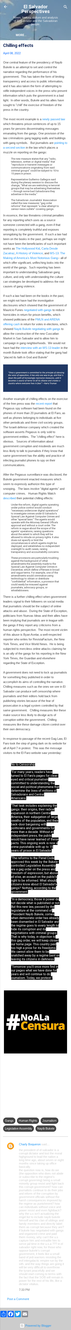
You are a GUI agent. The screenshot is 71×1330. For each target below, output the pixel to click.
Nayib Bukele (45, 1128)
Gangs (9, 1120)
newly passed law (53, 119)
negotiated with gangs (38, 310)
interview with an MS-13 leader (40, 347)
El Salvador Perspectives (35, 9)
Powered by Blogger (37, 1325)
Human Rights (28, 1120)
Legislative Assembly (18, 1128)
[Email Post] (5, 1112)
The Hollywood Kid (28, 248)
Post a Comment (18, 1299)
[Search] (65, 7)
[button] (65, 46)
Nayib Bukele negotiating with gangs (37, 329)
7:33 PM (24, 1289)
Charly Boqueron (30, 1144)
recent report (44, 403)
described (9, 498)
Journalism (49, 1120)
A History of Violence (29, 253)
